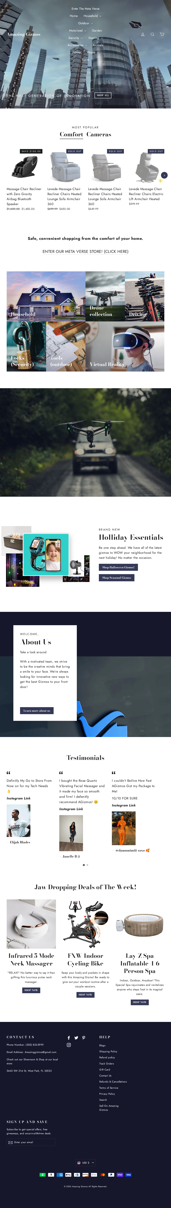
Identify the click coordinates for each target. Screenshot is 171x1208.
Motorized (76, 30)
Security (74, 38)
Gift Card (104, 1069)
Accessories (76, 45)
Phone (91, 52)
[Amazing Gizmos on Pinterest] (84, 1037)
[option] (22, 184)
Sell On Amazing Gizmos (109, 1108)
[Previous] (6, 175)
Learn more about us (37, 711)
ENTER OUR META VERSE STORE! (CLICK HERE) (86, 251)
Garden (97, 30)
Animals (98, 45)
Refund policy (107, 1057)
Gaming (94, 38)
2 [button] (87, 865)
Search (103, 1100)
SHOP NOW (31, 990)
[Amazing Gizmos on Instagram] (69, 1044)
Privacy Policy (107, 1094)
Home (74, 16)
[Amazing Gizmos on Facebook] (69, 1037)
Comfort (71, 134)
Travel (85, 60)
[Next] (164, 175)
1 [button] (84, 865)
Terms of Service (108, 1088)
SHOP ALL (103, 95)
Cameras (99, 134)
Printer (76, 52)
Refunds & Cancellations (113, 1081)
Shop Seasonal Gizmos (116, 578)
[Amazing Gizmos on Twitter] (76, 1037)
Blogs (102, 1045)
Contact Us (105, 1075)
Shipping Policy (108, 1051)
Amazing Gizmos (23, 34)
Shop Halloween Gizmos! (118, 567)
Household (91, 16)
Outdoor (84, 23)
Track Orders (106, 1063)
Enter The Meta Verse (86, 9)
